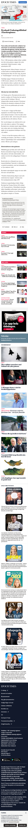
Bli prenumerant (5, 696)
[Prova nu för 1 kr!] (14, 321)
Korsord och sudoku (6, 693)
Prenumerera (22, 2)
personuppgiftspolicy (13, 821)
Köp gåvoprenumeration (7, 699)
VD (2, 715)
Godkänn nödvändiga (10, 825)
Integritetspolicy (5, 724)
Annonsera (4, 712)
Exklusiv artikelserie (6, 705)
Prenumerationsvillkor (7, 721)
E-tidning (3, 690)
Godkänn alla (22, 825)
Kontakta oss (4, 708)
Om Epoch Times (5, 718)
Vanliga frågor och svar (7, 702)
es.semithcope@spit (6, 340)
